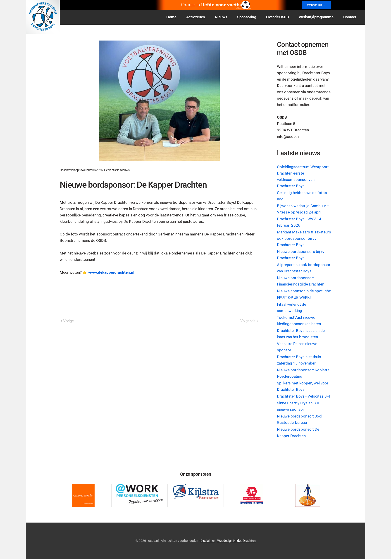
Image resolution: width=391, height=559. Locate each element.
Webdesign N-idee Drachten (236, 540)
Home (171, 17)
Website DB (314, 5)
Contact (349, 17)
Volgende (247, 321)
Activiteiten (195, 17)
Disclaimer (207, 540)
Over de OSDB (277, 17)
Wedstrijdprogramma (316, 17)
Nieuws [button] (221, 17)
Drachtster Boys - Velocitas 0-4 (303, 396)
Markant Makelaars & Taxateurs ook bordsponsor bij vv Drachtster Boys (304, 238)
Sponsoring (246, 17)
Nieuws (124, 170)
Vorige (68, 321)
